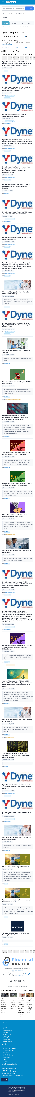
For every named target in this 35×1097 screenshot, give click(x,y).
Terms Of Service (18, 976)
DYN (24, 36)
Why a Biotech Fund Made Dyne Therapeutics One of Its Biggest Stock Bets (17, 515)
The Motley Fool (7, 306)
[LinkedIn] (19, 981)
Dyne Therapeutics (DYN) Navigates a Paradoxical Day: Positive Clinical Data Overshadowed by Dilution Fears (15, 417)
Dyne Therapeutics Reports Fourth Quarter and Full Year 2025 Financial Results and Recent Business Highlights (16, 89)
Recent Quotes (6, 13)
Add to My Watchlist (7, 44)
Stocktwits (6, 193)
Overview (5, 27)
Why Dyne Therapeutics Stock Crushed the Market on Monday (16, 838)
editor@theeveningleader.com (14, 1075)
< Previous (4, 58)
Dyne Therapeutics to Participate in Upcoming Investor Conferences (14, 115)
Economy (19, 399)
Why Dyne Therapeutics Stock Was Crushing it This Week (17, 720)
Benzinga (6, 766)
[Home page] (11, 2)
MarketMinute (6, 436)
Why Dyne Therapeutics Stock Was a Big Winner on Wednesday (15, 293)
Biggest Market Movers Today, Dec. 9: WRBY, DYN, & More (17, 382)
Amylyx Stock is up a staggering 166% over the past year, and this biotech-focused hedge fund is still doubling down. (18, 493)
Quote (7, 47)
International (22, 27)
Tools (28, 23)
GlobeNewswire (7, 98)
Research (27, 47)
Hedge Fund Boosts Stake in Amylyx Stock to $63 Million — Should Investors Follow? (17, 484)
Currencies (15, 27)
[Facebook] (15, 981)
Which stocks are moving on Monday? (15, 867)
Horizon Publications (19, 1087)
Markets (6, 23)
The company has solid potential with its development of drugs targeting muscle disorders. (16, 729)
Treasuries (29, 27)
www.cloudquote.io (17, 970)
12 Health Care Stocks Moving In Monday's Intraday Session (16, 934)
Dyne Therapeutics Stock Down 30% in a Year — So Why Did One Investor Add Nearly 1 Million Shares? (17, 647)
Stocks (14, 23)
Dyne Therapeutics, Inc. (9, 95)
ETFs (21, 23)
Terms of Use (23, 1088)
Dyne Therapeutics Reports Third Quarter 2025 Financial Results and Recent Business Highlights (16, 786)
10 (31, 57)
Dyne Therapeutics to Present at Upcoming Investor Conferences (16, 813)
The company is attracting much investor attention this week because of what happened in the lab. (18, 301)
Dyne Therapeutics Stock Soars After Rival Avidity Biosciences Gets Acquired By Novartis (16, 186)
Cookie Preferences (12, 1091)
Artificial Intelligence (10, 399)
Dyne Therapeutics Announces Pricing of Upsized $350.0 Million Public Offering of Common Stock (16, 325)
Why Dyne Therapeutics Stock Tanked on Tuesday (16, 351)
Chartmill (6, 70)
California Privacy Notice (19, 1090)
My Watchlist (19, 13)
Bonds (15, 399)
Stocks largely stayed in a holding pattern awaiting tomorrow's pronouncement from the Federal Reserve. (17, 391)
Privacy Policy (28, 974)
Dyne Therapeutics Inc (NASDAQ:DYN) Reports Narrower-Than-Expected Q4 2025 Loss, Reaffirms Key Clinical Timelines (16, 63)
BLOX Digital (16, 1094)
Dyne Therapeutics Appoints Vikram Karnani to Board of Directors (17, 238)
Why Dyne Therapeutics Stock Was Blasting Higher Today (16, 551)
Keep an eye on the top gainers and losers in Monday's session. (16, 901)
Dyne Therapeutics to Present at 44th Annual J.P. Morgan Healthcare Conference (17, 213)
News (10, 27)
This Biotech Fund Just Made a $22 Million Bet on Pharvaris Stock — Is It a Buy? (16, 453)
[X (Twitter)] (11, 981)
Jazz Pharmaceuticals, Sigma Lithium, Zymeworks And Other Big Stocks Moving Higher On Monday (16, 755)
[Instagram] (24, 981)
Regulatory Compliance (10, 534)
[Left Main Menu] (3, 2)
